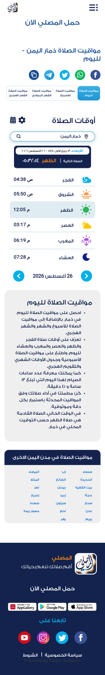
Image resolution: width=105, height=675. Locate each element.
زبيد (63, 495)
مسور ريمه (31, 511)
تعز (36, 487)
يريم (88, 519)
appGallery (22, 607)
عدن (89, 511)
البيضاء (34, 472)
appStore (82, 607)
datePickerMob (13, 120)
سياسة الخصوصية (63, 655)
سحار (88, 503)
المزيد (21, 120)
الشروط (30, 655)
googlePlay (52, 607)
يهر (63, 519)
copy (34, 75)
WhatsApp (80, 75)
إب (64, 472)
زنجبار (35, 495)
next (86, 276)
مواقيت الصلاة (88, 93)
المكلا (35, 480)
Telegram (49, 75)
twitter (65, 75)
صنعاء (87, 472)
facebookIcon (95, 75)
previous (18, 276)
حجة (88, 495)
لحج (63, 511)
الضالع (61, 480)
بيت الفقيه (83, 487)
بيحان (61, 487)
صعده (34, 503)
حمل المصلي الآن (52, 22)
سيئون (61, 503)
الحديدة (86, 480)
